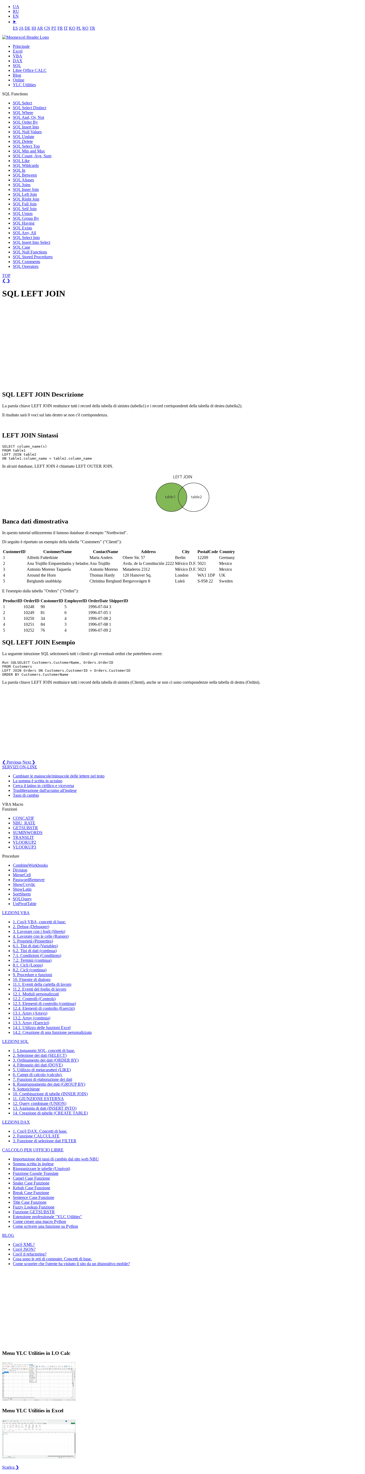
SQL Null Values (27, 132)
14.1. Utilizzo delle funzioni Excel (42, 1027)
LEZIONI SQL (15, 1041)
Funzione (36, 1173)
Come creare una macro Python (39, 1221)
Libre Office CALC (29, 70)
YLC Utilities (24, 85)
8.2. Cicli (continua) (29, 970)
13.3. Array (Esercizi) (31, 1023)
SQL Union (23, 213)
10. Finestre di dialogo (32, 979)
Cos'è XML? (24, 1244)
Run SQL (9, 662)
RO (85, 28)
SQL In (19, 170)
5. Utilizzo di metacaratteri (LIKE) (42, 1070)
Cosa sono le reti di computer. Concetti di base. (52, 1259)
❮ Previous (11, 762)
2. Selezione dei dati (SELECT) (40, 1055)
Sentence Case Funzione (33, 1197)
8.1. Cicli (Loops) (28, 965)
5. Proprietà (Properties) (33, 941)
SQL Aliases (23, 180)
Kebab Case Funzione (31, 1188)
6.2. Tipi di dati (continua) (35, 950)
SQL (17, 65)
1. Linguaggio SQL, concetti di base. (44, 1050)
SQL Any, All (24, 232)
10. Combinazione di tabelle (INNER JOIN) (50, 1094)
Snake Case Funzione (31, 1183)
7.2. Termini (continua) (32, 960)
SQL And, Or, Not (28, 117)
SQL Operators (25, 266)
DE (27, 28)
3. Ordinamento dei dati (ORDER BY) (46, 1060)
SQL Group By (26, 218)
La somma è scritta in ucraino (37, 781)
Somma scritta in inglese (33, 1164)
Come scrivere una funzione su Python (45, 1226)
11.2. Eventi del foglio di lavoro (39, 989)
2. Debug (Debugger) (31, 926)
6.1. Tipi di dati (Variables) (35, 946)
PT (53, 28)
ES (15, 28)
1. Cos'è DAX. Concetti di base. (40, 1131)
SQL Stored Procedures (33, 257)
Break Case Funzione (31, 1192)
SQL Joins (21, 184)
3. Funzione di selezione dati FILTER (44, 1141)
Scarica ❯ (10, 1467)
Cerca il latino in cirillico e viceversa (43, 785)
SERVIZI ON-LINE (19, 767)
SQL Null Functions (30, 252)
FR (60, 28)
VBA (17, 56)
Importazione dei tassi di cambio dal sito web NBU (56, 1159)
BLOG (8, 1235)
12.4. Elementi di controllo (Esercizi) (44, 1008)
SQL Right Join (26, 199)
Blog (17, 75)
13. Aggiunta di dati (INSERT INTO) (44, 1108)
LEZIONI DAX (16, 1122)
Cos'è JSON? (24, 1249)
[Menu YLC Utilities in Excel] (39, 1458)
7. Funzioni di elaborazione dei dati (42, 1079)
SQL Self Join (25, 208)
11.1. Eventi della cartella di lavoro (42, 984)
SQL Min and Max (29, 151)
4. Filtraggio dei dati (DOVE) (38, 1065)
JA (21, 28)
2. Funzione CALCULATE (36, 1136)
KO (72, 28)
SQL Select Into (26, 237)
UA (16, 6)
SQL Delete (23, 141)
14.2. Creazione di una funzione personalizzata (52, 1032)
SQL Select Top (26, 146)
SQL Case (21, 247)
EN (16, 16)
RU (16, 11)
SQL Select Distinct (29, 107)
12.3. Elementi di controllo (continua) (44, 1003)
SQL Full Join (25, 204)
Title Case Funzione (29, 1202)
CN (47, 28)
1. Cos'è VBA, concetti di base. (39, 922)
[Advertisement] (42, 344)
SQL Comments (26, 261)
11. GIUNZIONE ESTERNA (38, 1098)
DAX (17, 60)
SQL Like (21, 160)
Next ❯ (28, 762)
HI (34, 28)
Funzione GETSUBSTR (34, 1212)
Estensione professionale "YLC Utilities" (47, 1216)
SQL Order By (25, 122)
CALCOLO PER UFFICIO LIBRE (33, 1150)
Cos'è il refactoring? (29, 1254)
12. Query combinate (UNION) (39, 1103)
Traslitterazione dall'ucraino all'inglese (45, 790)
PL (78, 28)
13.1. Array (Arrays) (30, 1013)
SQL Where (23, 112)
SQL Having (23, 223)
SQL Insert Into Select (31, 242)
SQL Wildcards (26, 165)
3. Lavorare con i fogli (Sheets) (39, 931)
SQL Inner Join (26, 189)
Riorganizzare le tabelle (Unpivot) (41, 1168)
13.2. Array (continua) (31, 1018)
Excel (17, 51)
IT (66, 28)
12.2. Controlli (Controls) (34, 998)
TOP (6, 275)
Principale (21, 46)
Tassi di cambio (26, 795)
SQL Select (22, 103)
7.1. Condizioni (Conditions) (37, 955)
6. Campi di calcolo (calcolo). (38, 1074)
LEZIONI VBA (16, 912)
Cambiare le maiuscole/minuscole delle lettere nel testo (58, 776)
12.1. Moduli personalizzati (36, 994)
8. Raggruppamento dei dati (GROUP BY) (49, 1084)
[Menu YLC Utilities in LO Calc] (39, 1400)
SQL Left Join (25, 194)
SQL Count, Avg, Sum (32, 156)
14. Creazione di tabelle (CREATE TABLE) (50, 1113)
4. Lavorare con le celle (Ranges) (41, 936)
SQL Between (25, 175)
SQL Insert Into (26, 127)
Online (18, 80)
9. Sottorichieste (26, 1089)
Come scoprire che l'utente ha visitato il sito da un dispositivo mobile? (71, 1263)
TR (92, 28)
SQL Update (23, 136)
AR (40, 28)
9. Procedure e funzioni (32, 974)
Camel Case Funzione (31, 1178)
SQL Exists (22, 228)
